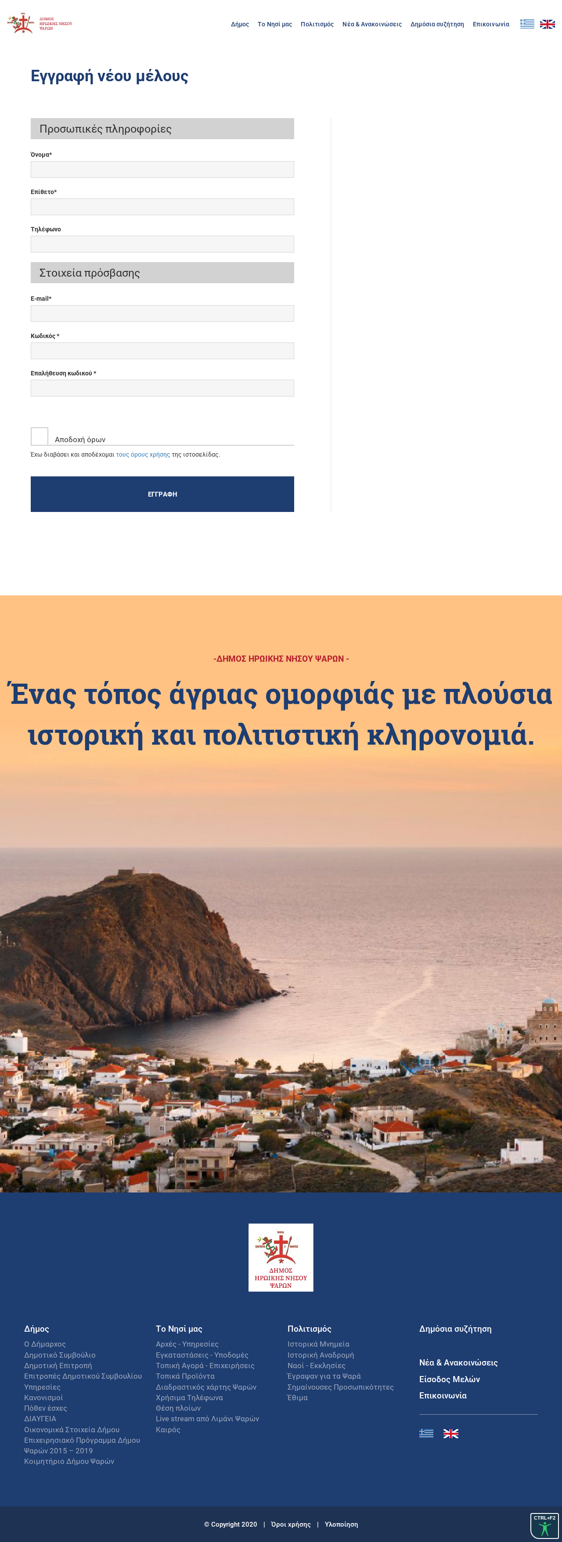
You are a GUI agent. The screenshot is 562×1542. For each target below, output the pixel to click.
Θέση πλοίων (178, 1408)
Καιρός (168, 1429)
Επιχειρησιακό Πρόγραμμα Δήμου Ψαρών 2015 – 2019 (82, 1445)
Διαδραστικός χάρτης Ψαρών (206, 1387)
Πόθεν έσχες (45, 1408)
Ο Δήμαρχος (45, 1344)
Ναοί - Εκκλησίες (317, 1365)
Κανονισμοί (43, 1397)
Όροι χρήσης (292, 1524)
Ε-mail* (41, 298)
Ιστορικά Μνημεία (318, 1344)
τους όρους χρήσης (143, 454)
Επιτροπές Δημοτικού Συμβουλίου (83, 1376)
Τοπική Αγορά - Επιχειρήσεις (205, 1365)
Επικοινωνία (491, 24)
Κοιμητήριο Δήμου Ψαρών (69, 1461)
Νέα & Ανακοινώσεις (372, 24)
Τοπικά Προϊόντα (185, 1376)
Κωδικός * (45, 335)
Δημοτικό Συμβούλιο (60, 1355)
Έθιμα (298, 1397)
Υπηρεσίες (42, 1387)
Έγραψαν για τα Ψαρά (324, 1376)
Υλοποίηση (341, 1524)
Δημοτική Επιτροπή (58, 1365)
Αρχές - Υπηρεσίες (187, 1344)
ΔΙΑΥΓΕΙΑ (40, 1418)
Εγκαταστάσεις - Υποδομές (202, 1355)
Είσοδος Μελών (449, 1378)
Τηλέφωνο (46, 229)
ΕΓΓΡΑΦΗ (162, 494)
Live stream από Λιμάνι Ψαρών (207, 1418)
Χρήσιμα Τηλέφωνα (189, 1397)
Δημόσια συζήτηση (437, 24)
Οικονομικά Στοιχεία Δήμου (71, 1429)
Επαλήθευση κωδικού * (63, 373)
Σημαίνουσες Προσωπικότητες (341, 1387)
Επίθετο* (44, 191)
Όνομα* (41, 154)
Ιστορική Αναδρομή (321, 1355)
